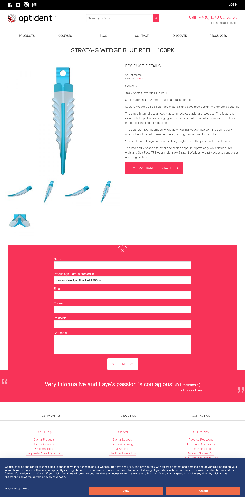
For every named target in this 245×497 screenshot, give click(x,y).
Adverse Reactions (201, 440)
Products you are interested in (74, 274)
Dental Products (44, 440)
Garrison (140, 78)
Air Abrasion (122, 449)
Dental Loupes (122, 440)
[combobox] (122, 18)
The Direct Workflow (122, 453)
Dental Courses (44, 444)
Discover (180, 36)
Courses (65, 36)
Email (57, 288)
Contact (142, 36)
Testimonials (50, 416)
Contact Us (201, 416)
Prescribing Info (201, 449)
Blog (103, 36)
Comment (60, 332)
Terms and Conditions (201, 444)
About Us (128, 416)
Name (58, 259)
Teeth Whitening (122, 444)
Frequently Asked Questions (44, 453)
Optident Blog (44, 449)
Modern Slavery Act (201, 453)
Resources (218, 36)
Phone (58, 303)
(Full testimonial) (187, 384)
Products (27, 36)
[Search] (156, 18)
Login (233, 5)
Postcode (60, 318)
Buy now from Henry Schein (152, 168)
